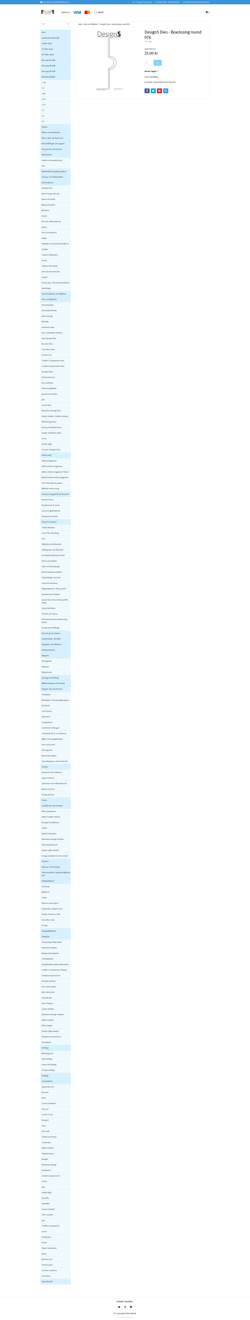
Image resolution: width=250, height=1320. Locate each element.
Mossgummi (47, 750)
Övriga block (47, 722)
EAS (43, 165)
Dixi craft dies (48, 383)
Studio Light (47, 444)
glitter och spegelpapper (52, 739)
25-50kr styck (47, 49)
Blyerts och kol (48, 789)
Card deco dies (48, 349)
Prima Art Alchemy (49, 583)
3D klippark (47, 661)
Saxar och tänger (49, 1064)
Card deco (46, 1276)
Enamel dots (47, 188)
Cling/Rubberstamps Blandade (55, 964)
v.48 (43, 93)
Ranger (45, 1159)
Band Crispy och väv (50, 193)
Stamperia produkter (51, 594)
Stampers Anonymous (51, 1036)
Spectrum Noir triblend (51, 772)
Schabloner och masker (52, 805)
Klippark (45, 655)
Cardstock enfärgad (50, 727)
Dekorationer (47, 182)
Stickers (45, 861)
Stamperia (46, 1170)
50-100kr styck (48, 54)
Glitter (44, 238)
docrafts (45, 1198)
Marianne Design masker (53, 839)
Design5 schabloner (50, 822)
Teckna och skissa (50, 613)
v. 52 (44, 104)
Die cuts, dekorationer (51, 221)
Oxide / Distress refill (51, 914)
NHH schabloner (49, 811)
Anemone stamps (49, 947)
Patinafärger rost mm (51, 577)
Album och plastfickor (51, 132)
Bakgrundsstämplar (50, 953)
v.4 (43, 115)
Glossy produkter (49, 561)
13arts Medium (48, 527)
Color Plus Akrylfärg (50, 533)
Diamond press (48, 377)
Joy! (43, 399)
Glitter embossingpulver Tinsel (55, 472)
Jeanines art (47, 1259)
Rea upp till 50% (48, 65)
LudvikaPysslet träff (50, 38)
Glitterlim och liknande (51, 544)
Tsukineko (46, 1142)
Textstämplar (47, 958)
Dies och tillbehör (49, 299)
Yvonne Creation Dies (51, 449)
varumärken (47, 1081)
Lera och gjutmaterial (51, 510)
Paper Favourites (49, 1248)
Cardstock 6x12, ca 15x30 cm (54, 733)
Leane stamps (48, 1009)
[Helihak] (47, 12)
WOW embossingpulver (52, 466)
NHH (44, 1098)
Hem (44, 32)
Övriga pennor (48, 794)
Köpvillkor (128, 1301)
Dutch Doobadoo (49, 833)
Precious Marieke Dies (51, 427)
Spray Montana (48, 608)
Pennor (45, 766)
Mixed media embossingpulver (55, 477)
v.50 (43, 99)
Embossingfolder (49, 388)
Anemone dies (48, 327)
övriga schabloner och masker (55, 856)
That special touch (50, 844)
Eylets (44, 227)
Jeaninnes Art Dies (50, 394)
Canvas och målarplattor (52, 177)
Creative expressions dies (53, 366)
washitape (46, 288)
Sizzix (44, 438)
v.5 (43, 121)
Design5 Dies (47, 371)
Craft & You (47, 355)
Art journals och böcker (52, 149)
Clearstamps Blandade (52, 942)
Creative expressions (51, 975)
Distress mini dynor (50, 903)
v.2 (43, 110)
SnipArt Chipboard (50, 254)
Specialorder (47, 1281)
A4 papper (46, 694)
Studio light (46, 1192)
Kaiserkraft (47, 997)
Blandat (45, 321)
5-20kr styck (47, 43)
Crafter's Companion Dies (53, 360)
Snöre (44, 260)
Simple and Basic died (51, 433)
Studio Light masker (50, 850)
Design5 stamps (49, 981)
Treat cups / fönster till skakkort (55, 282)
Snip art (45, 1109)
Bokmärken (47, 154)
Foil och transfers (49, 232)
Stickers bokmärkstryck (52, 160)
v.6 (43, 88)
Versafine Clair (48, 920)
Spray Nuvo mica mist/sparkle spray (55, 601)
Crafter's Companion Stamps (54, 970)
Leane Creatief (48, 1209)
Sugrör (45, 277)
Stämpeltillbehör (49, 931)
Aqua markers (48, 778)
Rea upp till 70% (48, 71)
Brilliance (46, 892)
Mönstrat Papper (49, 755)
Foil (43, 538)
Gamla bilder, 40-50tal (51, 638)
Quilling (45, 1075)
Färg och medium (49, 522)
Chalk (44, 897)
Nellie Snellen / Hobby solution (55, 416)
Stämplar (46, 936)
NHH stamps (47, 1025)
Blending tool (47, 1053)
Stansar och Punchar (51, 867)
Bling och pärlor (48, 204)
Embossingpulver (49, 460)
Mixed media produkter (52, 572)
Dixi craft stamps (49, 986)
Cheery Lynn (47, 1264)
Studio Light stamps (50, 1031)
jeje (43, 1187)
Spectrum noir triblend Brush (54, 783)
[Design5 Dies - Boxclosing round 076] (109, 60)
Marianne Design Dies (51, 410)
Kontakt (120, 1301)
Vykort (44, 127)
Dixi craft (45, 1131)
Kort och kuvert (48, 744)
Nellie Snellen (48, 1020)
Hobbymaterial (48, 650)
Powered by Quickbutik (125, 1317)
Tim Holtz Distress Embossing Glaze (54, 620)
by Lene (45, 1092)
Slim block (46, 716)
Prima (44, 1242)
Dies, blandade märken (52, 332)
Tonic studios (47, 1214)
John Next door (48, 992)
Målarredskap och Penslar (53, 683)
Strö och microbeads (51, 271)
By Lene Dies (47, 344)
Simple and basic (49, 1136)
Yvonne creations (49, 1270)
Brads (44, 216)
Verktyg (45, 1047)
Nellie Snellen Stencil (51, 816)
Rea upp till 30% (48, 60)
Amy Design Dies (49, 338)
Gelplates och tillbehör (51, 644)
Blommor (45, 210)
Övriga (44, 925)
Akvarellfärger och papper (53, 143)
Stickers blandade (50, 266)
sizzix (44, 1231)
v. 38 (44, 82)
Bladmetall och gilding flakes (54, 171)
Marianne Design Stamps (53, 1014)
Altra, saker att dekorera (52, 138)
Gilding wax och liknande (53, 549)
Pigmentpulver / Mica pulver (54, 588)
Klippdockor (47, 672)
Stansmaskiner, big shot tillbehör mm (56, 874)
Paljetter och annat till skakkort (55, 243)
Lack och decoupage (51, 566)
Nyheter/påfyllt (48, 76)
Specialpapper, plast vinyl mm (55, 761)
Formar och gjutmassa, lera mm (55, 494)
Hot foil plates (48, 305)
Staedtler (46, 1203)
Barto (44, 1253)
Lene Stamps (47, 1003)
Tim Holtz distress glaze (52, 483)
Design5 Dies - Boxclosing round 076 (115, 24)
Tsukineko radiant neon (52, 908)
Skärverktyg (47, 1059)
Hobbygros (46, 1237)
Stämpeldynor (48, 881)
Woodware (46, 1042)
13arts (44, 828)
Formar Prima (47, 499)
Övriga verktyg (48, 1070)
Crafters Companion (50, 1225)
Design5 (45, 1120)
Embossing (46, 455)
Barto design (47, 316)
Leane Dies (47, 405)
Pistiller (45, 249)
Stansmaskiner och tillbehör (54, 293)
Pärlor (44, 800)
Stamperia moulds (50, 516)
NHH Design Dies (49, 421)
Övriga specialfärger (51, 627)
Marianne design (49, 1164)
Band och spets (48, 199)
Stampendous (48, 1153)
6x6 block (46, 705)
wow (44, 1125)
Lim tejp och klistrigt (50, 677)
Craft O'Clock (47, 1114)
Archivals (46, 886)
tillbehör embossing (50, 488)
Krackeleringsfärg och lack (53, 555)
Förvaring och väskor (51, 633)
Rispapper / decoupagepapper (55, 700)
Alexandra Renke (49, 310)
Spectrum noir (48, 1086)
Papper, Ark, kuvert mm (52, 689)
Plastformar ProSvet (50, 505)
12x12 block (47, 711)
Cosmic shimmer (49, 1103)
